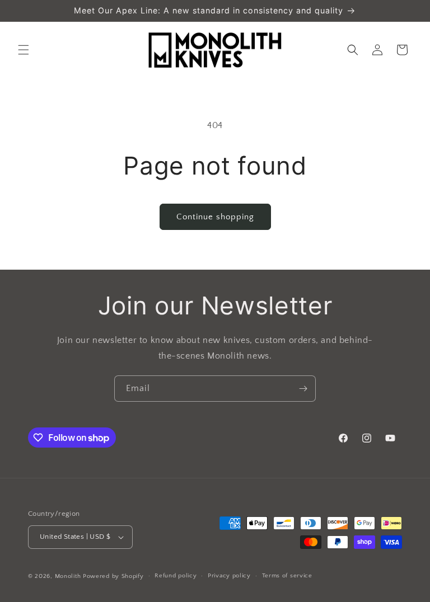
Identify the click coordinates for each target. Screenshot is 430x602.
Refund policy (176, 575)
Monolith (68, 576)
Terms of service (287, 575)
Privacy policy (229, 575)
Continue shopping (215, 217)
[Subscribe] (303, 388)
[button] (23, 49)
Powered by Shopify (113, 576)
